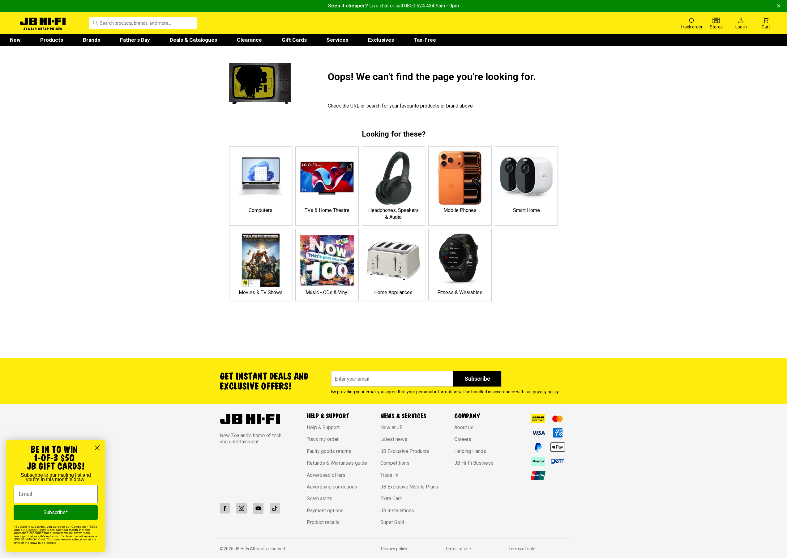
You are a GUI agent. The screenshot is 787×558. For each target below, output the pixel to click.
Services (337, 40)
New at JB (391, 427)
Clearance (249, 40)
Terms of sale (521, 548)
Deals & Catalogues (193, 40)
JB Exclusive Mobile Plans (409, 487)
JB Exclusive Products (404, 451)
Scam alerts (319, 498)
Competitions (394, 463)
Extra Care (391, 498)
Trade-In (389, 475)
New (15, 40)
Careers (462, 439)
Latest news (393, 439)
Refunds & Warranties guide (337, 463)
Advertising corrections (332, 487)
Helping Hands (470, 451)
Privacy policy (394, 548)
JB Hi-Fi (242, 548)
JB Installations (397, 511)
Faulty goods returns (329, 451)
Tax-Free (425, 40)
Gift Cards (294, 40)
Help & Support (323, 427)
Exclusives (381, 40)
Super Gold (392, 522)
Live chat (379, 6)
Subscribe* (56, 512)
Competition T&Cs (84, 526)
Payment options (325, 511)
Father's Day (135, 40)
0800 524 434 (419, 6)
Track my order (323, 439)
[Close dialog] (97, 447)
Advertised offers (326, 475)
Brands (91, 40)
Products (51, 40)
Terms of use (458, 548)
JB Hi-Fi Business (474, 463)
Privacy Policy (35, 529)
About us (463, 427)
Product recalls (323, 522)
